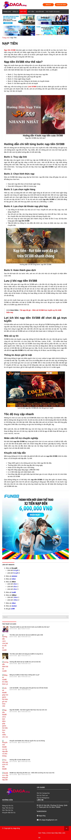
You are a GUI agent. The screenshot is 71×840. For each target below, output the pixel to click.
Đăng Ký (15, 11)
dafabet (14, 576)
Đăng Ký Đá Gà (7, 805)
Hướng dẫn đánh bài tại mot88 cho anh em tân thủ (25, 661)
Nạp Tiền (23, 11)
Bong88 (15, 570)
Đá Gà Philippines (43, 798)
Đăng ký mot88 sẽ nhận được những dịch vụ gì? (24, 675)
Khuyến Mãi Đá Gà (8, 812)
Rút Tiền (31, 11)
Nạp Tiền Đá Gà (7, 808)
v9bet (14, 603)
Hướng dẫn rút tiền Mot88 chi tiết (20, 759)
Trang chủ (7, 11)
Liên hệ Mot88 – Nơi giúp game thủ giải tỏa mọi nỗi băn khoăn (29, 688)
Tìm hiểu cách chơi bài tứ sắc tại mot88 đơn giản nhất (26, 635)
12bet (14, 579)
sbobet (14, 606)
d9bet (15, 584)
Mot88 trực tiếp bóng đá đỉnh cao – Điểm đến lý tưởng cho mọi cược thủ (32, 772)
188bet (15, 597)
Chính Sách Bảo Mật (54, 833)
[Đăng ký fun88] (35, 525)
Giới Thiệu (41, 833)
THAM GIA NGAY (61, 4)
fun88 (14, 592)
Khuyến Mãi (40, 11)
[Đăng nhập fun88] (52, 31)
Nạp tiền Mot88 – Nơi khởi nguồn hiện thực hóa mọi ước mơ (28, 710)
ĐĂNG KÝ (48, 4)
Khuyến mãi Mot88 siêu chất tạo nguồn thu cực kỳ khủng (27, 740)
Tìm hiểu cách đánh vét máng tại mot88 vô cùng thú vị (26, 654)
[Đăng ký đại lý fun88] (18, 20)
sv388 (12, 609)
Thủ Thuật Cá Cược (53, 11)
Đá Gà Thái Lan (42, 795)
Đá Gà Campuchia (43, 793)
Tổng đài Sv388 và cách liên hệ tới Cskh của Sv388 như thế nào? (30, 627)
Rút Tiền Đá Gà (7, 810)
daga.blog (16, 828)
